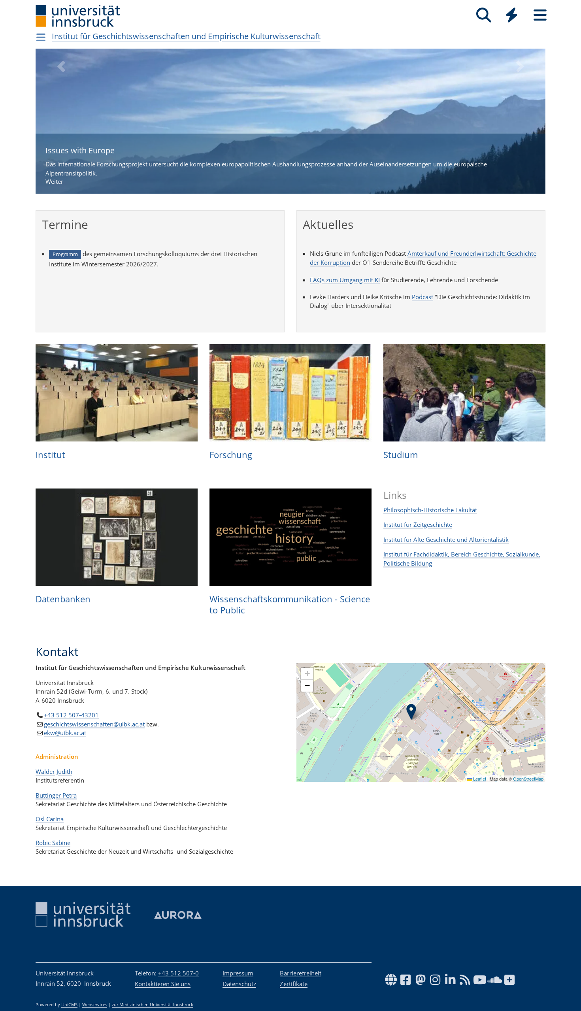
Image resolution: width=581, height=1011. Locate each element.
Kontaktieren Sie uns (163, 984)
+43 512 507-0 (178, 973)
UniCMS (69, 1004)
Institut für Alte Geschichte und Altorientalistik (446, 539)
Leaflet (479, 778)
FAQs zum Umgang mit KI (345, 280)
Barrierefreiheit (300, 973)
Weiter (266, 165)
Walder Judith (54, 771)
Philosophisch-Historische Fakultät (430, 510)
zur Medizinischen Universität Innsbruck (152, 1004)
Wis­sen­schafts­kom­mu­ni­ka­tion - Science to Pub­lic (289, 604)
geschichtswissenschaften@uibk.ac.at (94, 724)
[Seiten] (540, 15)
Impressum (238, 973)
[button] (61, 127)
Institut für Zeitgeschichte (417, 524)
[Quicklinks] (512, 15)
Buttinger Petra (56, 795)
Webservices (94, 1004)
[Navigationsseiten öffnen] (41, 37)
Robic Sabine (53, 843)
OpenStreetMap (528, 778)
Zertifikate (293, 984)
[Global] (512, 16)
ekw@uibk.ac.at (65, 733)
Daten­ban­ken (63, 599)
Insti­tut (50, 454)
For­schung (230, 454)
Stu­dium (400, 454)
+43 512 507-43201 (71, 715)
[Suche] (484, 15)
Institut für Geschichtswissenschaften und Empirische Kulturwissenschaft (186, 36)
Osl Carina (50, 819)
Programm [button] (65, 254)
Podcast (422, 297)
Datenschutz (239, 984)
